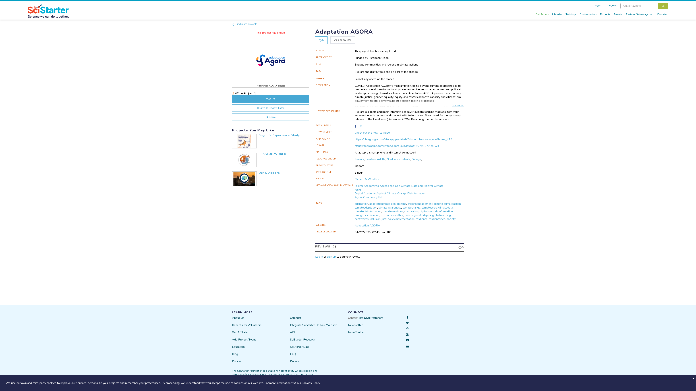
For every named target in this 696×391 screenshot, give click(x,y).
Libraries (557, 14)
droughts (360, 215)
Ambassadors (588, 14)
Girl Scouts (542, 14)
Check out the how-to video (372, 133)
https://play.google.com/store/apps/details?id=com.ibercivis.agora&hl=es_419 (403, 139)
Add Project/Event (244, 340)
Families (370, 159)
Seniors (359, 159)
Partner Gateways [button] (637, 14)
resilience (422, 219)
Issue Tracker (356, 332)
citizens (401, 204)
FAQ (293, 354)
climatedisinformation (368, 211)
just (384, 219)
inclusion (375, 219)
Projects (605, 14)
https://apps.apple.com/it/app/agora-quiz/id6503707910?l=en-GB (397, 146)
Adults (381, 159)
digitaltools (427, 211)
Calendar (295, 318)
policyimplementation (401, 219)
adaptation (361, 204)
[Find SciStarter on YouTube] (407, 340)
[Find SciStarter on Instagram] (407, 334)
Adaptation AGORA (367, 226)
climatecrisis (429, 208)
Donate (662, 14)
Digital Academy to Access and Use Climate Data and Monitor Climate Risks (399, 188)
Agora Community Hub (369, 197)
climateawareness (389, 208)
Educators (238, 347)
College (416, 159)
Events (618, 14)
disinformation (444, 211)
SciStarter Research (302, 340)
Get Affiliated (240, 332)
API (292, 332)
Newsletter (355, 325)
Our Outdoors (269, 173)
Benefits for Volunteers (247, 325)
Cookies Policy (311, 383)
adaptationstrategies (382, 204)
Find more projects (246, 24)
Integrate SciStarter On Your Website (313, 325)
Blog (235, 354)
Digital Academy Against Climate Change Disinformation (390, 194)
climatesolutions (393, 211)
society (451, 219)
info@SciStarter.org (371, 318)
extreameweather (392, 215)
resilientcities (437, 219)
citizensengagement (420, 204)
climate (438, 204)
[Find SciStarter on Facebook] (407, 317)
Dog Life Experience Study (279, 135)
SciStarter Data (299, 347)
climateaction (452, 204)
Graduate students (398, 159)
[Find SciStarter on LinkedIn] (407, 346)
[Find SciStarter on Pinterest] (407, 328)
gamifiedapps (422, 215)
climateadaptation (366, 208)
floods (409, 215)
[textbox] (639, 6)
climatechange (411, 208)
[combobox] (644, 6)
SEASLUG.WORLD (272, 154)
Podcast (237, 361)
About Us (238, 318)
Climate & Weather (367, 179)
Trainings (571, 14)
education (373, 215)
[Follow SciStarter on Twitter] (407, 322)
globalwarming (441, 215)
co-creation (411, 211)
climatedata (445, 208)
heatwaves (362, 219)
